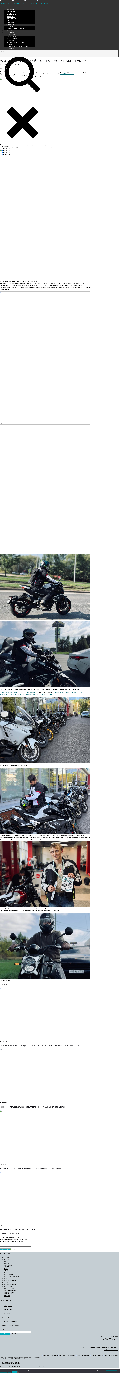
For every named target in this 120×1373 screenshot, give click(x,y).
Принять (14, 1372)
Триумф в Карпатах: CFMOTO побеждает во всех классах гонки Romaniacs (30, 1168)
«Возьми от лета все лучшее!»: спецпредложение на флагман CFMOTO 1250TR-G (32, 1107)
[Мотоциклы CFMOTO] (24, 3)
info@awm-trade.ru (111, 1350)
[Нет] (18, 1372)
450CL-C (36, 692)
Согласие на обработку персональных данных (10, 1363)
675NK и (55, 692)
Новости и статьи (8, 1310)
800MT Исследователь (10, 1290)
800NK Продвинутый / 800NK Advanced (32, 694)
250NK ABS (7, 1257)
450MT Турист (8, 1267)
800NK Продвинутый (10, 1284)
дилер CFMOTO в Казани (66, 74)
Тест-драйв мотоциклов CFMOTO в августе (17, 1229)
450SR (12, 692)
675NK (6, 1269)
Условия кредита (8, 1304)
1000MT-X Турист (9, 1294)
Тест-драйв (7, 1313)
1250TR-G (48, 694)
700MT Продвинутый (10, 1280)
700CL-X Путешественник (11, 1276)
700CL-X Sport (8, 1275)
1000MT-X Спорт (9, 1292)
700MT (78, 692)
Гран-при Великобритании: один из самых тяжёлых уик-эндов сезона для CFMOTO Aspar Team (39, 1046)
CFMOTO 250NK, (5, 692)
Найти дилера (8, 1306)
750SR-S (6, 1282)
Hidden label (6, 148)
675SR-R (61, 692)
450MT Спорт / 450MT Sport (24, 692)
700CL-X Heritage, (70, 692)
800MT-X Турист (9, 1288)
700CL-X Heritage (9, 1273)
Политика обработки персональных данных (9, 1362)
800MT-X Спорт (8, 1286)
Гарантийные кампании (10, 1322)
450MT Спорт (8, 1265)
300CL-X (6, 1259)
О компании (7, 1308)
